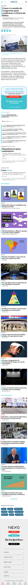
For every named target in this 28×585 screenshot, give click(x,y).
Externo (4, 125)
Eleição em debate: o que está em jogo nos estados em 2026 (13, 257)
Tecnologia (5, 514)
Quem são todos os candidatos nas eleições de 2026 (14, 205)
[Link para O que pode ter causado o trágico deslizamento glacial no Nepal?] (14, 430)
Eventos (6, 575)
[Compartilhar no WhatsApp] (10, 31)
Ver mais (14, 499)
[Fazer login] (26, 2)
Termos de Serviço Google (6, 179)
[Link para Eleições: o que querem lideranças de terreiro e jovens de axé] (14, 406)
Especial (3, 203)
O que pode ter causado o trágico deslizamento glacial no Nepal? (13, 442)
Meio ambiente (19, 514)
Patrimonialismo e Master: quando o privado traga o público (14, 231)
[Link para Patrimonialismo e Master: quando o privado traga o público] (14, 220)
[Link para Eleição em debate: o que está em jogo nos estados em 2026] (14, 246)
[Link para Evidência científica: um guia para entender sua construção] (14, 297)
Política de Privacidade (21, 178)
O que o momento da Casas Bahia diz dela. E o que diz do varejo (13, 335)
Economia (10, 508)
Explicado (3, 306)
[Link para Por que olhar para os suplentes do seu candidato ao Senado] (14, 272)
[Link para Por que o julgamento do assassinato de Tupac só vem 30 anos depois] (14, 349)
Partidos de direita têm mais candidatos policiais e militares (13, 493)
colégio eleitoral (5, 66)
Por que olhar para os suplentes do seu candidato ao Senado (14, 283)
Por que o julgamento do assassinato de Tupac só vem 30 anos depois (13, 362)
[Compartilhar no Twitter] (5, 31)
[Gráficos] (8, 583)
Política (4, 508)
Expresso (4, 133)
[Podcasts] (14, 583)
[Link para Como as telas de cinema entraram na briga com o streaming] (14, 377)
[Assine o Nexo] (2, 583)
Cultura (11, 511)
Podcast (3, 229)
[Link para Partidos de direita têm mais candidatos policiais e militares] (14, 482)
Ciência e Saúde (19, 511)
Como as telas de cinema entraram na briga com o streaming (14, 388)
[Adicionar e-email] (25, 159)
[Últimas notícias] (19, 583)
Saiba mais (11, 121)
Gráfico (4, 136)
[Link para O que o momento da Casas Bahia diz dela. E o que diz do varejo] (14, 323)
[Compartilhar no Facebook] (2, 31)
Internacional (18, 508)
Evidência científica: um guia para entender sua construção (14, 309)
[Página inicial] (14, 2)
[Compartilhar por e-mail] (7, 31)
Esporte (12, 514)
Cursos (6, 572)
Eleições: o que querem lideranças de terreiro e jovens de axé (14, 417)
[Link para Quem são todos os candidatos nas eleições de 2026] (14, 194)
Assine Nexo (14, 531)
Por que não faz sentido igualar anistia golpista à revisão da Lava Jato (14, 468)
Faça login (14, 535)
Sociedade (4, 511)
